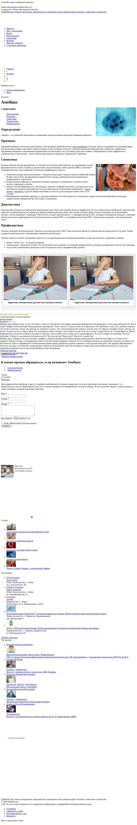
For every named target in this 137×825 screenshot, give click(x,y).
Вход (8, 92)
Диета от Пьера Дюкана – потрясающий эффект (28, 568)
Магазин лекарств (14, 43)
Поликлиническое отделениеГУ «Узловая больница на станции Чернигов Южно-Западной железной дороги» (56, 614)
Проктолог (11, 684)
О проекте (11, 809)
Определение (12, 114)
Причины (10, 116)
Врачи (9, 33)
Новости (10, 28)
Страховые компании (16, 45)
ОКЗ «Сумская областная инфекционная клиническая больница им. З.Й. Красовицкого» (46, 657)
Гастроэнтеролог (15, 368)
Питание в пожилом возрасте (19, 541)
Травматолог (21, 669)
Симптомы (11, 38)
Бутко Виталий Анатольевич (19, 644)
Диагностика (12, 121)
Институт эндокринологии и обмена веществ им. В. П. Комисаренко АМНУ (41, 716)
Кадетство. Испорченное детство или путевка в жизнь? (35, 302)
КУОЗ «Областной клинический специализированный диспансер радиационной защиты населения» (52, 628)
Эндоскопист (31, 684)
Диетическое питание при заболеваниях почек (27, 532)
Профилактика (13, 124)
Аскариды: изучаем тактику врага (21, 550)
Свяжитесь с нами (14, 811)
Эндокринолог (13, 714)
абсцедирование (80, 146)
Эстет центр (12, 580)
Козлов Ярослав (20, 353)
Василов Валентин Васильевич (20, 689)
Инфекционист (15, 370)
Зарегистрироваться (15, 90)
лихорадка (19, 191)
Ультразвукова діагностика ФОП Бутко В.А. (109, 657)
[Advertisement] (49, 19)
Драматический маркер (17, 559)
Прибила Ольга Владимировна (20, 704)
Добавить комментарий (11, 356)
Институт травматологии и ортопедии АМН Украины (31, 672)
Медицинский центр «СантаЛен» (21, 687)
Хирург (20, 684)
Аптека (9, 599)
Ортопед (10, 669)
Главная (10, 69)
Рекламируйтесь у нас (16, 813)
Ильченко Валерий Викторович (20, 674)
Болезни (10, 40)
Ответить (5, 379)
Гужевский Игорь (14, 659)
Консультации (12, 36)
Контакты (10, 816)
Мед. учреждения (14, 31)
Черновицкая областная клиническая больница (28, 702)
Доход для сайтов (68, 307)
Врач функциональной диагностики (22, 654)
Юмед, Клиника (13, 589)
